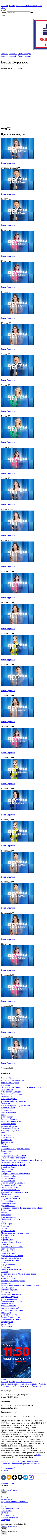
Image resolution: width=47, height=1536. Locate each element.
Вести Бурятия (8, 163)
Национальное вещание (17, 1384)
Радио (3, 1384)
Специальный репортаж (11, 1094)
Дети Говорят (7, 1117)
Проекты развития (9, 1299)
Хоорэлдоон (6, 1171)
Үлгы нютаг (6, 1140)
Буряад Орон (6, 1096)
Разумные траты (8, 1249)
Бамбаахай (5, 1244)
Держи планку (7, 1240)
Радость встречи (8, 1180)
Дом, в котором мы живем (12, 1256)
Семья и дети (6, 1276)
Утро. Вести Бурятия (10, 1083)
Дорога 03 (5, 1103)
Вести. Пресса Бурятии (11, 1269)
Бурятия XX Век (8, 1231)
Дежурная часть (8, 1206)
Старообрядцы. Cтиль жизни (13, 1155)
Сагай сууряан (7, 1169)
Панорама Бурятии (9, 1099)
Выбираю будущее (9, 1290)
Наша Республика (8, 1167)
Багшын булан (7, 1110)
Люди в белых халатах (10, 1317)
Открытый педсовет (9, 1297)
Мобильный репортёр (10, 1219)
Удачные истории (8, 1306)
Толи (3, 1133)
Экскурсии (36, 1386)
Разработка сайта (8, 1483)
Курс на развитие (8, 1217)
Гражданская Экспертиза (11, 1319)
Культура (5, 1226)
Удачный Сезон (7, 1142)
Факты (4, 1228)
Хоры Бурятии (7, 1322)
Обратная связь (7, 1386)
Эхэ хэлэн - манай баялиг (12, 1246)
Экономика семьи (8, 1203)
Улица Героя (6, 1151)
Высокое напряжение (10, 1196)
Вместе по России (8, 1112)
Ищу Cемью (6, 1135)
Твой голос (6, 1215)
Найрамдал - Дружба (10, 1130)
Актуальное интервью (10, 1260)
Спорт (3, 1221)
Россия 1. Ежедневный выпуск (14, 1078)
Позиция (5, 1262)
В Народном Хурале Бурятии (13, 1101)
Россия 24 (13, 54)
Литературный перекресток (13, 1281)
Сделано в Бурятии (9, 1126)
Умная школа (6, 1326)
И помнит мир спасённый (12, 1310)
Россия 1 (4, 54)
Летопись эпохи (8, 1108)
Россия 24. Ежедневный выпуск (14, 1080)
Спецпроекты (7, 1089)
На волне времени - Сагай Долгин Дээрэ (18, 1274)
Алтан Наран (6, 1224)
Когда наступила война (11, 1308)
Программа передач (23, 1386)
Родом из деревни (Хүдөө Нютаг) (15, 1105)
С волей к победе (8, 1251)
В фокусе (5, 1237)
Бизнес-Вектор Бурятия (11, 1294)
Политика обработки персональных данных (20, 1461)
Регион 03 (5, 1324)
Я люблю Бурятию (9, 1278)
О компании (33, 1384)
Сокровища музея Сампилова (13, 1183)
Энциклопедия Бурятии (11, 1185)
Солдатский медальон (10, 1199)
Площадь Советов (8, 1201)
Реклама (42, 1384)
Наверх (4, 1379)
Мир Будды (6, 1312)
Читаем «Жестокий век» (11, 1242)
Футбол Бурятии (8, 1178)
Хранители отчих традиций (13, 1165)
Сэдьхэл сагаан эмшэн (10, 1190)
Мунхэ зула (6, 1194)
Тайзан (4, 1212)
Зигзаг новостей (8, 1253)
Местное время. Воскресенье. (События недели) (21, 1087)
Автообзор (5, 1153)
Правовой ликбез (8, 1176)
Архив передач (24, 54)
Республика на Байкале (11, 1258)
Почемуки (5, 1292)
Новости (4, 6)
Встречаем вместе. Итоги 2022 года (16, 1162)
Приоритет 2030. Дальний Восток (15, 1149)
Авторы (4, 1470)
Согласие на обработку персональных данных (20, 1464)
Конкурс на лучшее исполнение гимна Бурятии (21, 1160)
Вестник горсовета (9, 1315)
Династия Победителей (11, 1121)
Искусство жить (8, 1235)
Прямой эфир (26, 1381)
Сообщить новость (9, 1526)
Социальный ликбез (9, 1187)
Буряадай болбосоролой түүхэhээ (15, 1192)
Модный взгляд (7, 1303)
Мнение (4, 1146)
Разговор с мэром (8, 1124)
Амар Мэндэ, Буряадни (11, 1092)
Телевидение (14, 6)
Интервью (5, 1085)
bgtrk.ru (28, 1450)
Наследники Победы (10, 1128)
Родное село (6, 1283)
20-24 (3, 1144)
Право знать (6, 1267)
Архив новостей (8, 1468)
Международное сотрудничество (15, 1233)
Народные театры (8, 1265)
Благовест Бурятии (9, 1119)
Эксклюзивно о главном (11, 1301)
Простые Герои (7, 1137)
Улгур (3, 1114)
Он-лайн (4, 1271)
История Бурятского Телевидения (15, 1174)
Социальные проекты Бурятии (14, 1158)
